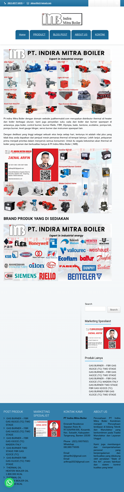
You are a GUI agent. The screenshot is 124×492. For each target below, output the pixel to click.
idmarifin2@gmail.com (40, 3)
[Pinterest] (110, 3)
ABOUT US (81, 34)
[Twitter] (98, 3)
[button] (9, 482)
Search (88, 304)
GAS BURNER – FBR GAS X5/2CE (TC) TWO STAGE (18, 421)
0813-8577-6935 (15, 3)
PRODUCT (39, 34)
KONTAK (100, 34)
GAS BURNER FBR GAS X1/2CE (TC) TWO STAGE (18, 461)
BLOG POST (60, 34)
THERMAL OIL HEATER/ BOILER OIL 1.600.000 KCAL (17, 480)
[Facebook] (91, 3)
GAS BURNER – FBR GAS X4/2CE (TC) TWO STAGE (18, 431)
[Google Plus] (104, 3)
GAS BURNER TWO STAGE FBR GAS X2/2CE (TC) (16, 451)
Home (22, 34)
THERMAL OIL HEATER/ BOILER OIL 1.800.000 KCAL (17, 470)
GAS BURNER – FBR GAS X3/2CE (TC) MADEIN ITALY (17, 441)
